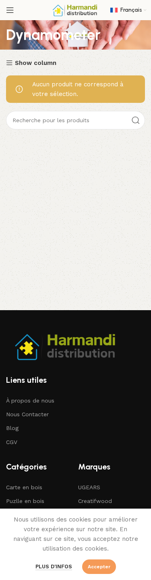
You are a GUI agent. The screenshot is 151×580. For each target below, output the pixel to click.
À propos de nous (30, 400)
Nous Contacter (27, 414)
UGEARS (89, 487)
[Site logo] (76, 9)
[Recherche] (135, 120)
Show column (35, 63)
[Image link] (66, 345)
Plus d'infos (53, 566)
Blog (12, 428)
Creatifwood (95, 501)
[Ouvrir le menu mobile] (10, 10)
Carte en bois (24, 487)
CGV (11, 442)
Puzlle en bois (25, 501)
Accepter (99, 567)
